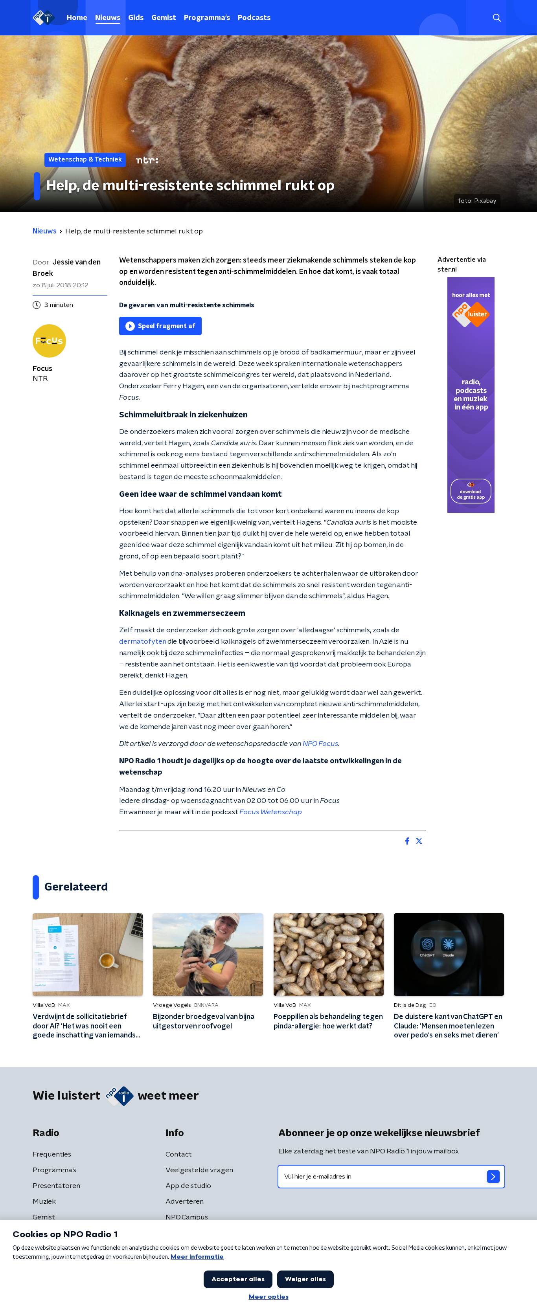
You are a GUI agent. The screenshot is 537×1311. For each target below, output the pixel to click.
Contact (179, 1154)
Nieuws (107, 18)
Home (77, 18)
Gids (135, 18)
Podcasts (254, 18)
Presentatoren (56, 1186)
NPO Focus (320, 743)
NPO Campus (187, 1217)
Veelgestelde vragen (199, 1170)
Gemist (163, 18)
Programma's (207, 18)
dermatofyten (142, 641)
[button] (496, 18)
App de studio (188, 1186)
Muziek (44, 1201)
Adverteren (185, 1201)
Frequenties (52, 1154)
